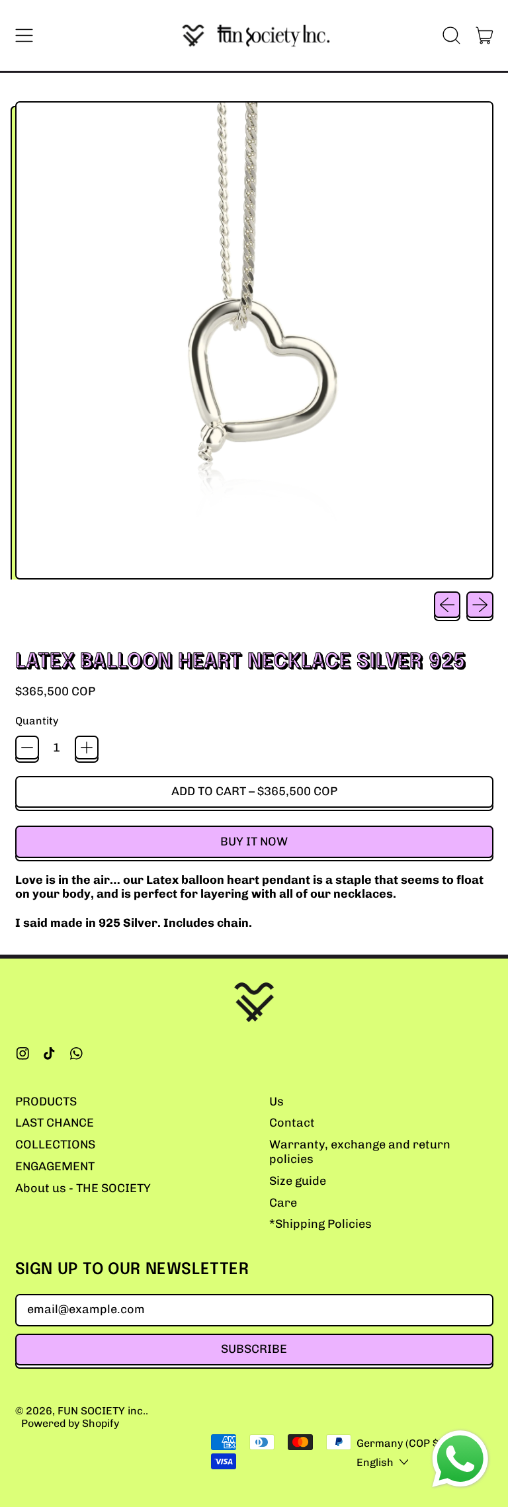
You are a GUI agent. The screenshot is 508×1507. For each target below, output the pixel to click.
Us (276, 1101)
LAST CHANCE (54, 1122)
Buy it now (254, 841)
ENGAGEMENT (55, 1166)
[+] (87, 747)
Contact (292, 1122)
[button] (451, 35)
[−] (27, 747)
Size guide (297, 1181)
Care (283, 1202)
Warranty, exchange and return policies (359, 1151)
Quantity (36, 720)
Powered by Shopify (70, 1423)
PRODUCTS (46, 1101)
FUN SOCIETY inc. (102, 1410)
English (375, 1462)
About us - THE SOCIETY (83, 1188)
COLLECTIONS (55, 1144)
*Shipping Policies (320, 1224)
